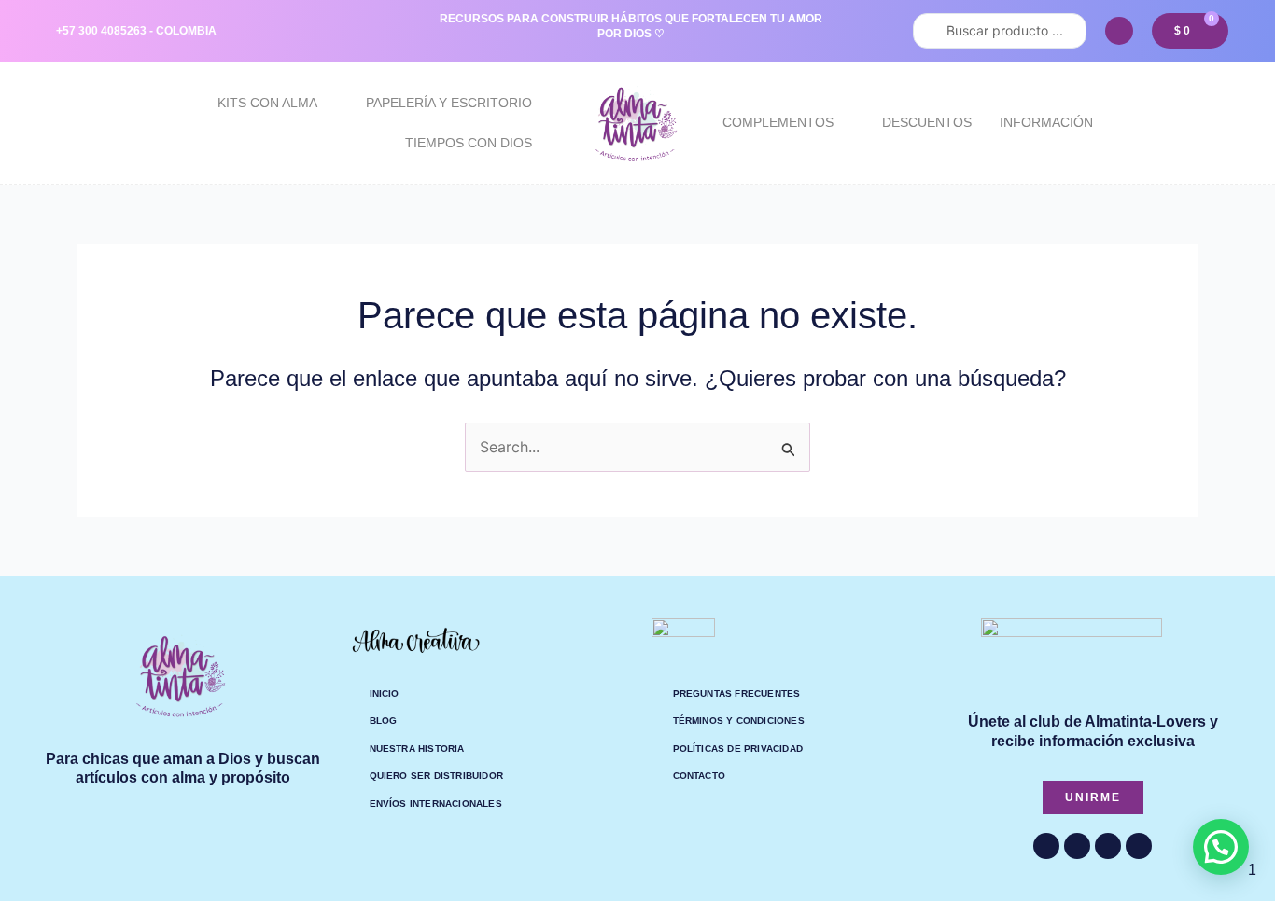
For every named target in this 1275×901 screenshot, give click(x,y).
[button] (1221, 847)
